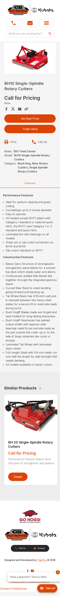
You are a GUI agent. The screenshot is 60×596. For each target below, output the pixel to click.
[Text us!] (47, 588)
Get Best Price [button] (30, 118)
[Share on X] (13, 109)
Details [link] (18, 476)
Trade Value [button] (30, 129)
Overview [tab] (30, 183)
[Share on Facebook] (6, 109)
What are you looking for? (25, 33)
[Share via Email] (20, 109)
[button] (13, 23)
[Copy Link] (26, 109)
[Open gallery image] (30, 58)
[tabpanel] (30, 59)
